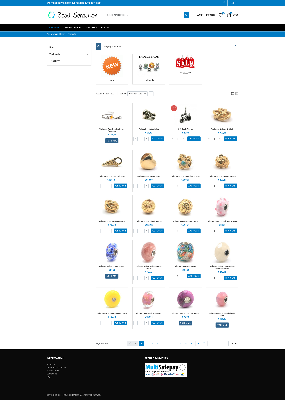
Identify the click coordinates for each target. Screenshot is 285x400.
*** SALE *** (185, 73)
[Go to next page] (198, 343)
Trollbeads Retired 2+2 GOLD (222, 129)
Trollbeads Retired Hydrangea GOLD (222, 176)
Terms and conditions (56, 367)
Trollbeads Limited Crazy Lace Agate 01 (185, 313)
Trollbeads (149, 80)
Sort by (123, 94)
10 (192, 343)
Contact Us (52, 374)
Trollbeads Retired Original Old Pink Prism (222, 314)
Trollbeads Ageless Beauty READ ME (111, 266)
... (164, 343)
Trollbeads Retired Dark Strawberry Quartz (149, 267)
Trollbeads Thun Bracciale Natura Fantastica (111, 130)
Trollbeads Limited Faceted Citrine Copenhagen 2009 (222, 267)
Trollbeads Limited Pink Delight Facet (149, 313)
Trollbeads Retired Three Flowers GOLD (185, 176)
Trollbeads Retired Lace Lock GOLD (112, 176)
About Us (51, 364)
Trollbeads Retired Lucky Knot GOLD (111, 221)
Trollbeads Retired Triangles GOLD (149, 221)
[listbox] (137, 93)
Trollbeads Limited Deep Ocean (185, 266)
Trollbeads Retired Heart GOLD (148, 176)
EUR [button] (233, 3)
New (112, 80)
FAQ (48, 377)
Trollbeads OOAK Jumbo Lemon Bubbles (112, 313)
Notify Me (112, 141)
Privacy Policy (53, 370)
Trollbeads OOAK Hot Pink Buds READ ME (222, 221)
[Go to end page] (204, 343)
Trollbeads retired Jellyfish (149, 129)
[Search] (186, 15)
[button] (221, 15)
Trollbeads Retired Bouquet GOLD (185, 221)
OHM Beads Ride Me (185, 129)
